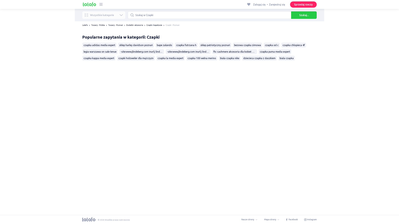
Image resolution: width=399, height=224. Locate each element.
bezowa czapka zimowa (247, 45)
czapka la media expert (170, 58)
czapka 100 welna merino (201, 58)
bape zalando (164, 45)
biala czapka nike (229, 58)
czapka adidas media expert (99, 45)
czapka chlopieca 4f (294, 45)
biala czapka (287, 58)
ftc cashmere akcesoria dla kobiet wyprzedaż (235, 51)
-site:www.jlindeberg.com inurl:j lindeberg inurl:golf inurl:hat (142, 51)
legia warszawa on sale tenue (100, 51)
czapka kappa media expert (99, 58)
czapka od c (272, 45)
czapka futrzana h (186, 45)
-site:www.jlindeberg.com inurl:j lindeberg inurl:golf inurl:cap (189, 51)
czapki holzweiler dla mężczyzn (136, 58)
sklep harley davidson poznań (136, 45)
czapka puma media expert (275, 51)
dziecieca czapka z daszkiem (259, 58)
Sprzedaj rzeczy (303, 4)
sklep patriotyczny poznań (215, 45)
